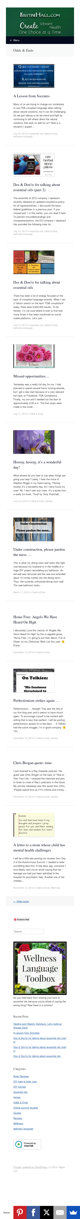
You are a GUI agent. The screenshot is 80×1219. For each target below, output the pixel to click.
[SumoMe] (73, 1212)
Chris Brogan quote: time (32, 762)
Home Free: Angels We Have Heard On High (35, 619)
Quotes (48, 501)
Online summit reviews (25, 1107)
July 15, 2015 (20, 231)
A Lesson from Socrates (31, 95)
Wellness (55, 887)
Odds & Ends (50, 133)
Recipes (17, 1118)
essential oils (36, 133)
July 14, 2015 (20, 325)
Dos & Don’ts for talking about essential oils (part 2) (36, 187)
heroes (17, 1097)
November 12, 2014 (23, 887)
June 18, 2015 (20, 501)
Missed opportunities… (31, 376)
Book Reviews (21, 1076)
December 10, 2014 (23, 738)
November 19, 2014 (23, 796)
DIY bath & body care (25, 1081)
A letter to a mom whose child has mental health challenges (39, 847)
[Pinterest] (20, 1212)
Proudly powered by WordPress (30, 1167)
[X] (46, 1212)
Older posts (21, 901)
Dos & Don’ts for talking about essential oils (37, 1056)
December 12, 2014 (23, 652)
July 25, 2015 (20, 133)
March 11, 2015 (21, 592)
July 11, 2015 (20, 413)
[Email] (60, 1212)
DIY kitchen (19, 1086)
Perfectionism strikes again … (36, 700)
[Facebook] (33, 1212)
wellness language (23, 136)
